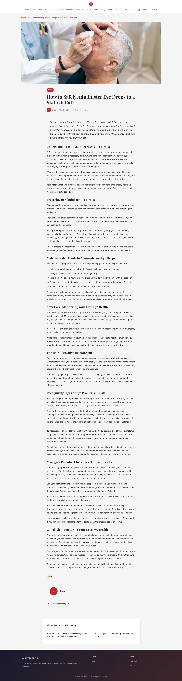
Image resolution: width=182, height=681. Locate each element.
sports (125, 9)
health (88, 9)
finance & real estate (74, 9)
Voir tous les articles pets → (59, 604)
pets (117, 9)
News (110, 9)
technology (135, 9)
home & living (99, 9)
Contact (132, 666)
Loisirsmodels (29, 657)
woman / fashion (150, 9)
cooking (59, 9)
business (49, 9)
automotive (37, 9)
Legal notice (134, 661)
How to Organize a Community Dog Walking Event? (113, 634)
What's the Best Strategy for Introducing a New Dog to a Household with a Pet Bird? (67, 634)
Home (27, 9)
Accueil (23, 18)
